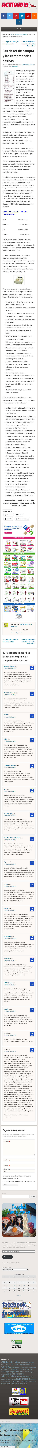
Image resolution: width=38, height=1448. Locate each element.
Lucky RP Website (10, 765)
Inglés (7, 1372)
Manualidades (17, 1374)
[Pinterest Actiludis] (19, 1411)
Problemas (15, 1381)
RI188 (6, 715)
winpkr (6, 1009)
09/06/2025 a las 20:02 (10, 910)
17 (4, 1288)
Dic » (21, 1296)
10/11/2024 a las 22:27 (10, 1011)
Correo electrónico (7, 1167)
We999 (6, 908)
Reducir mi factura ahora (8, 1447)
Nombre (7, 1160)
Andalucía (23, 1362)
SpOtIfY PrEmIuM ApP (11, 838)
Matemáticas (9, 1376)
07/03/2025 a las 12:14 (10, 961)
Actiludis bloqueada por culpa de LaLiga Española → (28, 44)
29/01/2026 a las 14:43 (10, 767)
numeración (23, 1378)
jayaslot (7, 959)
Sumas (17, 1383)
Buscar (4, 1193)
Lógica (8, 1374)
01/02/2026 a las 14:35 (10, 741)
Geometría (23, 1369)
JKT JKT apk (8, 814)
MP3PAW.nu (8, 983)
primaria (8, 1381)
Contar (32, 1364)
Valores (21, 1383)
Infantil (3, 1372)
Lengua (31, 1372)
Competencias (14, 66)
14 (24, 1285)
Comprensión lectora (24, 1364)
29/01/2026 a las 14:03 (10, 791)
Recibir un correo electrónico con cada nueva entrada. (20, 1181)
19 (14, 1288)
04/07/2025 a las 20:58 (10, 886)
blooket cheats (9, 666)
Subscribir (7, 1257)
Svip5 (5, 739)
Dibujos (18, 1367)
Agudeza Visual (13, 1362)
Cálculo (5, 1366)
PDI (5, 1381)
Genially (17, 1369)
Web (5, 1171)
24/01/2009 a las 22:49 (10, 1051)
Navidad (14, 1379)
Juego (12, 1372)
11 (9, 1285)
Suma (12, 1384)
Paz (2, 1381)
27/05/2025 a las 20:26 (10, 938)
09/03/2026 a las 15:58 (10, 695)
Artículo (7, 1364)
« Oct (17, 1296)
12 (14, 1285)
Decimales (12, 1367)
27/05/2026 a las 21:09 (10, 668)
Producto (24, 1381)
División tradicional (25, 1367)
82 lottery (7, 936)
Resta (8, 1383)
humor (29, 1369)
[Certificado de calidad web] (16, 1344)
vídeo (25, 1383)
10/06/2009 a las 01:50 (10, 1035)
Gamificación (11, 1369)
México (9, 1379)
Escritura (33, 1367)
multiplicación (23, 1377)
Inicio (12, 34)
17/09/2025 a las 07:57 (10, 840)
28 (24, 1291)
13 (19, 1285)
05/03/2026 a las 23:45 (10, 717)
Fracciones (4, 1369)
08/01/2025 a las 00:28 (10, 985)
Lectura (27, 1372)
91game (6, 862)
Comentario (7, 1141)
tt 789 (6, 884)
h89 (5, 789)
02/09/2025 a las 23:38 (10, 864)
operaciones (33, 1379)
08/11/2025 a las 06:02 (10, 816)
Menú (19, 29)
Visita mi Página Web (17, 633)
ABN (4, 1361)
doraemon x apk (9, 693)
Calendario (13, 1364)
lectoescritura (19, 1372)
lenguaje (3, 1374)
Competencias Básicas (21, 34)
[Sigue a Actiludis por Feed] (34, 16)
